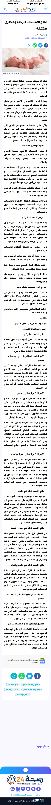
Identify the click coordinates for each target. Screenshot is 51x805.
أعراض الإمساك (23, 694)
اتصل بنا (13, 795)
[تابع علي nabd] (18, 789)
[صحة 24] (25, 9)
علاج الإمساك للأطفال (31, 690)
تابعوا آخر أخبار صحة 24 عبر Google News (23, 661)
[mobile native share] (13, 676)
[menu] (45, 9)
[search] (5, 9)
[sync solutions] (38, 801)
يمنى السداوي (40, 35)
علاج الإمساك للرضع (30, 684)
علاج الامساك (12, 684)
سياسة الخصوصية (25, 795)
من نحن (37, 795)
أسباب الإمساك (12, 690)
